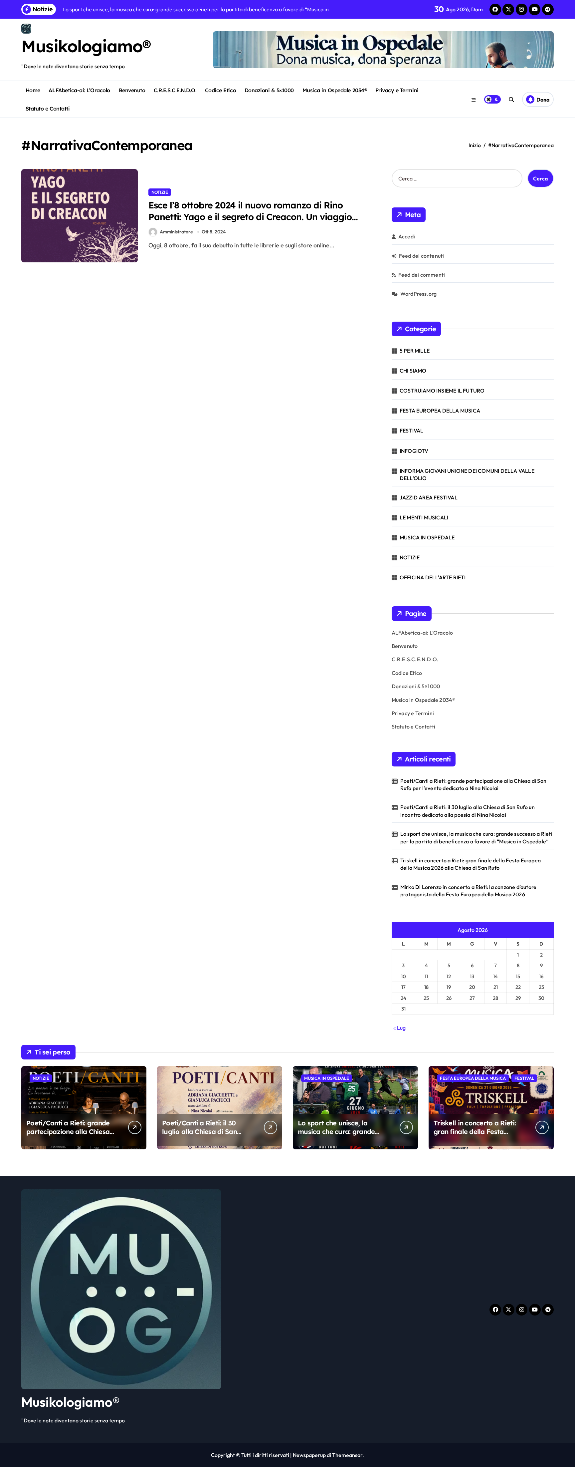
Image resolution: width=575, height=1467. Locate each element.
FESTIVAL (412, 430)
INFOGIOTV (414, 450)
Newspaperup (309, 1455)
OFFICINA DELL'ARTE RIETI (433, 577)
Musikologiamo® (85, 46)
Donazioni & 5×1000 (269, 90)
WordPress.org (418, 293)
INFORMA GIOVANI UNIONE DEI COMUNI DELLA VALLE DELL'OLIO (467, 474)
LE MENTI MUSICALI (424, 517)
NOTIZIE (159, 192)
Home (33, 90)
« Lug (399, 1028)
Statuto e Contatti (48, 108)
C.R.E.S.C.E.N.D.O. (175, 90)
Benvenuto (132, 90)
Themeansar (347, 1455)
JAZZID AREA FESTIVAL (429, 497)
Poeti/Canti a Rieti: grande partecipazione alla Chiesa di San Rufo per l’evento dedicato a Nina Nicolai (473, 784)
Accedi (406, 236)
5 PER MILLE (415, 350)
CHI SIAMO (413, 370)
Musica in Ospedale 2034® (334, 90)
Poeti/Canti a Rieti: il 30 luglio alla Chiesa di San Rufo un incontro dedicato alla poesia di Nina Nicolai (467, 811)
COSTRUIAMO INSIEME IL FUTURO (442, 390)
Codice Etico (220, 90)
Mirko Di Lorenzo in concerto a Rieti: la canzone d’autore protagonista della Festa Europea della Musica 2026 (468, 891)
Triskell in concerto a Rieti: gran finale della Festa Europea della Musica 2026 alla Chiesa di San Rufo (470, 864)
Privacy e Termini (397, 90)
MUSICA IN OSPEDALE (427, 537)
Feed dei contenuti (421, 255)
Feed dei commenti (421, 274)
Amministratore (176, 232)
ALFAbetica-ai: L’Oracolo (79, 90)
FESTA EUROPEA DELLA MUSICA (440, 410)
